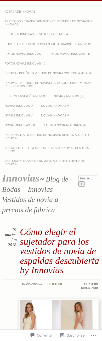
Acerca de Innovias (20, 11)
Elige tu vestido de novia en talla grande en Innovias (48, 44)
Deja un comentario (89, 286)
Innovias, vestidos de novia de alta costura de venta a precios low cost (48, 84)
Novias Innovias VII (55, 115)
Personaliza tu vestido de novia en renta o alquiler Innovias (47, 136)
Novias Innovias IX (19, 105)
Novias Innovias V (55, 105)
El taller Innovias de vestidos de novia (36, 34)
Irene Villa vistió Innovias (25, 96)
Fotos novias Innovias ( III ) (70, 53)
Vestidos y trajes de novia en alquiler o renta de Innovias (45, 162)
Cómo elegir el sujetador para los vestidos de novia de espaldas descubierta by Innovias (59, 250)
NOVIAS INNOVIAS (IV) (69, 96)
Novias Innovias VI (19, 115)
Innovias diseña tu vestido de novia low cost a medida (48, 73)
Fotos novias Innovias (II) (25, 63)
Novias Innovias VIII (20, 125)
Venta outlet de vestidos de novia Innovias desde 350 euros (47, 149)
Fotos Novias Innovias (23, 53)
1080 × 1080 (53, 284)
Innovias (20, 178)
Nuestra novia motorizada (64, 125)
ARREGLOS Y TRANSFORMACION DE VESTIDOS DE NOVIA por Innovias (49, 23)
